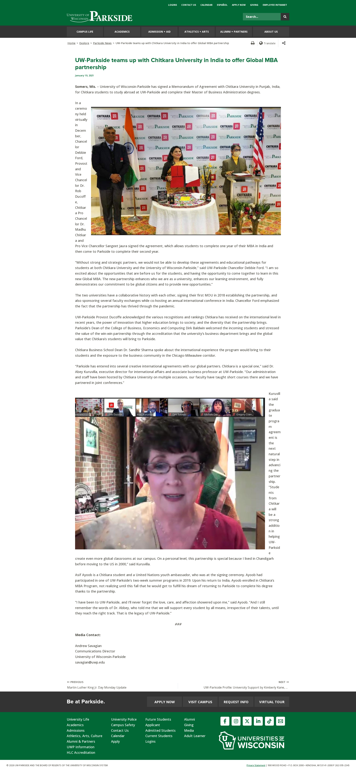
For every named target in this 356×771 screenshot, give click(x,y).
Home (71, 43)
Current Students (158, 736)
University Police (124, 719)
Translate (270, 43)
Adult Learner (194, 736)
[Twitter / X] (247, 721)
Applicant (152, 725)
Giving (189, 725)
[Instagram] (236, 721)
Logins (150, 741)
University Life (78, 719)
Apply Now (164, 702)
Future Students (158, 719)
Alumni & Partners (81, 741)
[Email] (280, 721)
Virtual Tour (271, 702)
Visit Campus (200, 702)
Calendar (118, 736)
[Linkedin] (258, 721)
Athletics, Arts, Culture (84, 736)
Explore (84, 43)
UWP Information (80, 747)
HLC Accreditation (81, 752)
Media (189, 730)
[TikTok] (269, 721)
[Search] (285, 16)
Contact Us (120, 730)
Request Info (236, 702)
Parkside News (102, 43)
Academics (75, 725)
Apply (115, 741)
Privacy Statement (256, 765)
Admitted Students (160, 730)
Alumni (189, 719)
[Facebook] (224, 721)
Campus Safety (123, 725)
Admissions (76, 730)
